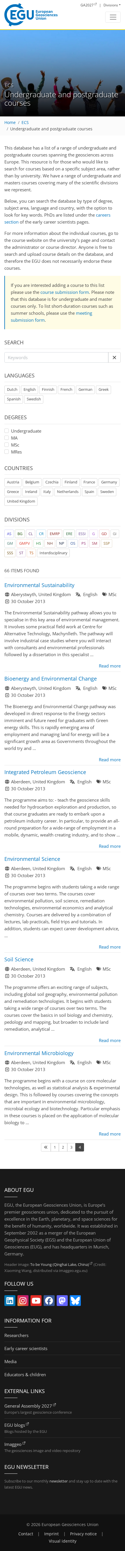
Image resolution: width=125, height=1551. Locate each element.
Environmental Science (32, 858)
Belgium (32, 482)
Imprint (51, 1533)
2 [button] (63, 1147)
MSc (15, 445)
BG (19, 533)
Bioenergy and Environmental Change (50, 678)
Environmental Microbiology (39, 1053)
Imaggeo (13, 1444)
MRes (16, 452)
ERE (69, 533)
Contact (25, 1533)
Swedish (34, 399)
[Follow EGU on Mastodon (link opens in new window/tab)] (62, 1302)
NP (61, 543)
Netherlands (67, 491)
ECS (25, 122)
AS (9, 533)
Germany (109, 482)
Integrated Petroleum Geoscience (45, 772)
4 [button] (80, 1147)
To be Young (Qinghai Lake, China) (59, 1264)
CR (41, 533)
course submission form (64, 292)
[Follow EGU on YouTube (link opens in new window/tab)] (36, 1302)
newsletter (58, 1481)
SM (94, 543)
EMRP (55, 533)
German (85, 389)
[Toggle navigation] (113, 17)
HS (38, 543)
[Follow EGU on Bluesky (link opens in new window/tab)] (75, 1302)
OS (72, 543)
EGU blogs (14, 1425)
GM (10, 543)
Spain (89, 491)
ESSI (82, 533)
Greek (104, 389)
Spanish (14, 399)
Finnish (48, 389)
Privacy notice (83, 1533)
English (30, 389)
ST (21, 552)
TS (31, 552)
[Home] (31, 14)
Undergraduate (26, 431)
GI (115, 533)
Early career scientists (25, 1348)
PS (83, 543)
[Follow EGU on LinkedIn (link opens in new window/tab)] (9, 1302)
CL (30, 533)
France (89, 482)
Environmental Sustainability (39, 585)
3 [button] (71, 1147)
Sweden (107, 491)
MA (14, 438)
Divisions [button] (110, 5)
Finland (71, 482)
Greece (13, 491)
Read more (110, 666)
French (66, 389)
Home (10, 122)
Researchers (16, 1335)
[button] (114, 357)
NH (50, 543)
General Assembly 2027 (28, 1406)
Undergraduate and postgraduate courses (51, 129)
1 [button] (55, 1147)
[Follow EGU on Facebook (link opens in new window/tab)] (49, 1302)
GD (104, 533)
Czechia (51, 482)
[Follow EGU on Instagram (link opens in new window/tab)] (22, 1302)
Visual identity (62, 1541)
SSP (106, 543)
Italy (47, 491)
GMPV (24, 543)
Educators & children (25, 1374)
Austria (13, 482)
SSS (10, 552)
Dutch (12, 389)
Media (10, 1361)
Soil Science (18, 959)
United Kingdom (21, 501)
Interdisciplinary (53, 552)
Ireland (31, 491)
